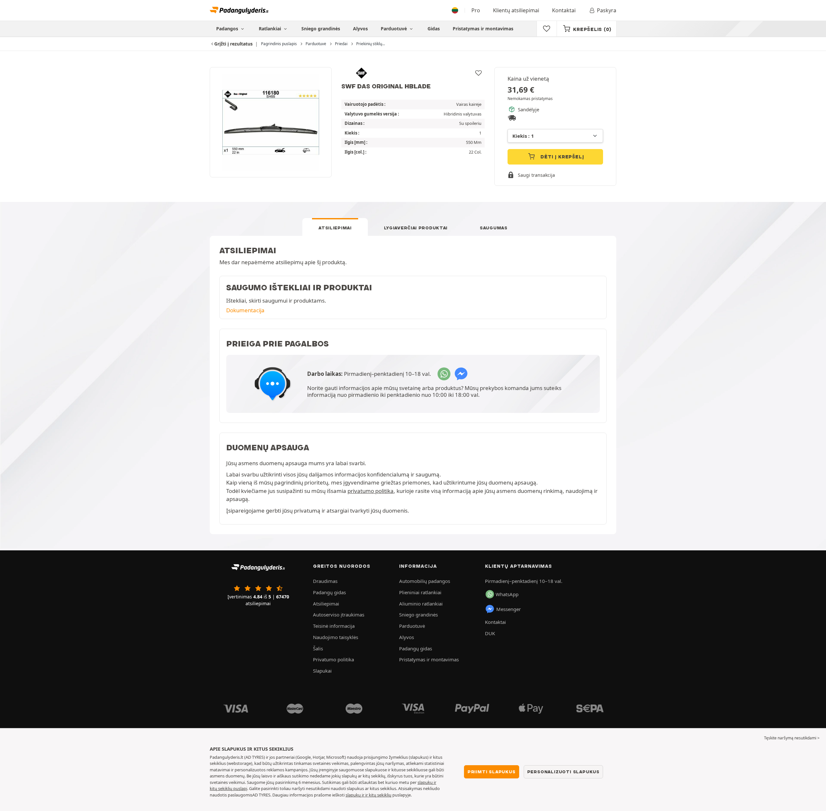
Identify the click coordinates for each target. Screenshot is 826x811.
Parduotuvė (394, 28)
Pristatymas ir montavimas (483, 28)
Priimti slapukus (492, 771)
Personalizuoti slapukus (563, 771)
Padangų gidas (329, 592)
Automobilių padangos (424, 581)
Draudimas (325, 581)
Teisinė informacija (334, 626)
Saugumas (494, 227)
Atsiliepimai (334, 227)
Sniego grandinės (320, 28)
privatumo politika (371, 491)
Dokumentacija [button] (245, 310)
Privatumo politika (333, 659)
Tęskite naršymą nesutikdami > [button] (792, 738)
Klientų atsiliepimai (516, 10)
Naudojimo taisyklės (335, 637)
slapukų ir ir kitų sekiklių (368, 795)
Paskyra (606, 10)
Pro (475, 10)
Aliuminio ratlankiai (421, 603)
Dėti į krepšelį (561, 157)
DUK (490, 633)
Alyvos (360, 28)
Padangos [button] (227, 28)
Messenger (508, 609)
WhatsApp (507, 594)
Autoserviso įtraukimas (338, 614)
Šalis (318, 648)
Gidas (434, 28)
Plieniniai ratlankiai (420, 592)
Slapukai (322, 670)
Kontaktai (564, 10)
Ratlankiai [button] (270, 28)
